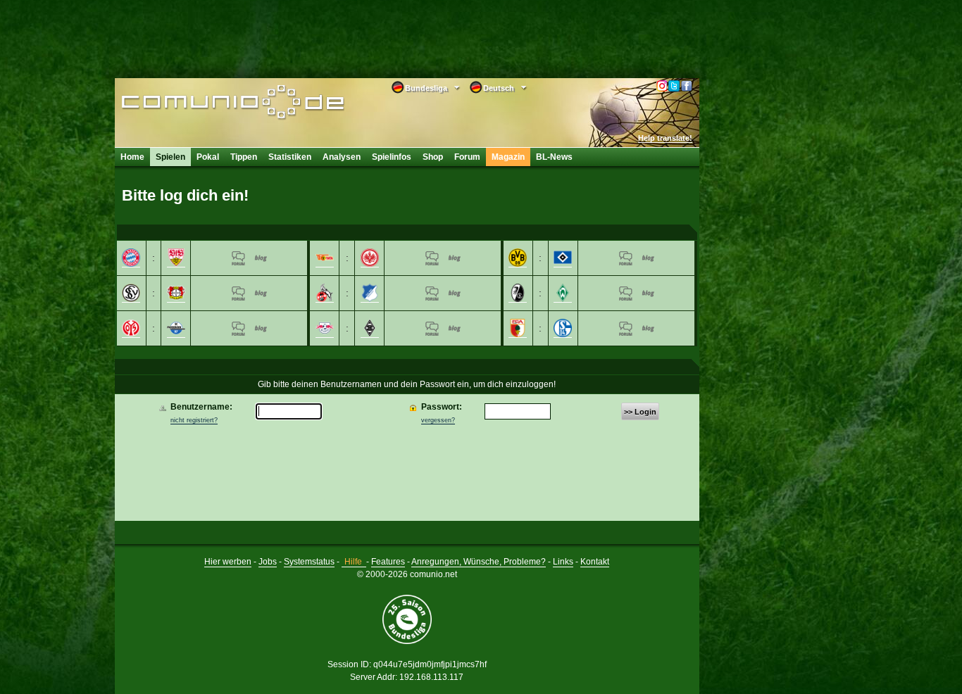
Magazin (508, 157)
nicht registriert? (194, 420)
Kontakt (594, 562)
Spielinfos (391, 157)
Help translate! (665, 138)
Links (563, 562)
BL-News (554, 157)
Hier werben (227, 562)
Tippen (243, 157)
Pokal (207, 157)
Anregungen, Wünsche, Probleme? (478, 562)
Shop (433, 157)
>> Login (640, 412)
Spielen (170, 157)
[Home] (211, 103)
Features (388, 562)
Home (132, 157)
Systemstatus (309, 562)
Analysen (342, 157)
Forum (467, 157)
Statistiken (289, 157)
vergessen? (438, 420)
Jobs (267, 562)
